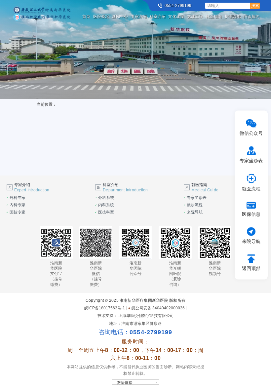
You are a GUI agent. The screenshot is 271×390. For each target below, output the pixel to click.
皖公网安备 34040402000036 (158, 308)
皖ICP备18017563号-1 (104, 308)
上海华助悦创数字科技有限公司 (146, 315)
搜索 (255, 5)
